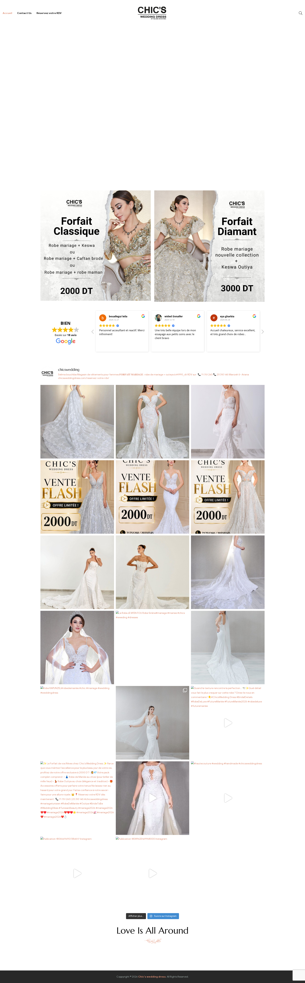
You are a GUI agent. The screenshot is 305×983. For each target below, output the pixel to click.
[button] (262, 332)
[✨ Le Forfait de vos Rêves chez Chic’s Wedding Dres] (77, 798)
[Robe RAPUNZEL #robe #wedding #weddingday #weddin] (228, 647)
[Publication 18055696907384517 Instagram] (77, 873)
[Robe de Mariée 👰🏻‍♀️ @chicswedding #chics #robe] (228, 421)
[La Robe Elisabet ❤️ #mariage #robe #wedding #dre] (77, 572)
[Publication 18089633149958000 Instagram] (152, 873)
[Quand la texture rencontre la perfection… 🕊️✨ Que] (228, 723)
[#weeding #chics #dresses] (77, 647)
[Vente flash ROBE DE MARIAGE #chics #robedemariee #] (228, 497)
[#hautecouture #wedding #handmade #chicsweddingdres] (228, 798)
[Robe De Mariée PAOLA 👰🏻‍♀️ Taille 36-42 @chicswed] (77, 421)
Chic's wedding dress (152, 976)
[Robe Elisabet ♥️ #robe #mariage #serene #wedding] (152, 572)
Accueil (7, 13)
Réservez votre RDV (49, 13)
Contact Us (24, 13)
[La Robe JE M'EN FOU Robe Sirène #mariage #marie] (152, 647)
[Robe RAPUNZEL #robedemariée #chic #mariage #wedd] (77, 723)
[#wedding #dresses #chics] (228, 572)
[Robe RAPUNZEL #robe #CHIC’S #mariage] (152, 723)
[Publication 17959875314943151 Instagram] (152, 798)
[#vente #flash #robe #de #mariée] (77, 497)
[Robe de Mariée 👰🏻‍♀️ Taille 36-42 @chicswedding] (152, 421)
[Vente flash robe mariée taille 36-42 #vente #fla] (152, 497)
